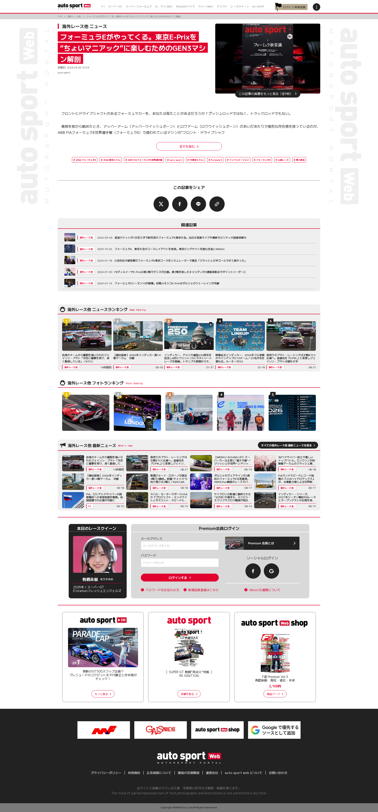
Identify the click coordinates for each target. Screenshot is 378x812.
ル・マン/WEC (164, 6)
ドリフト (222, 6)
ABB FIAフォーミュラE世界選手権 (145, 159)
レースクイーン (240, 6)
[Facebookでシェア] (179, 204)
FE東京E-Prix (197, 159)
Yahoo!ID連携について (264, 590)
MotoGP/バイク (185, 6)
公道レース (283, 159)
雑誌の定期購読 (188, 772)
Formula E (216, 159)
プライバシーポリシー (106, 772)
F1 (103, 6)
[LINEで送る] (198, 204)
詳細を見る (187, 694)
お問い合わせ (278, 772)
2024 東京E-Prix (112, 159)
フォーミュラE (263, 159)
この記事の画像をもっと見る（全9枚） (266, 93)
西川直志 (300, 159)
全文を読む (187, 146)
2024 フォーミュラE (86, 159)
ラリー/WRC (206, 6)
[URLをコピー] (217, 204)
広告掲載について (159, 772)
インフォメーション (239, 159)
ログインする (178, 577)
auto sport (176, 159)
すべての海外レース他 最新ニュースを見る (286, 445)
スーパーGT (115, 6)
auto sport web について (243, 772)
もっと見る (101, 694)
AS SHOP (258, 6)
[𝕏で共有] (161, 204)
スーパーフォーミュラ (139, 6)
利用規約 (134, 772)
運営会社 (212, 772)
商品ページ (273, 694)
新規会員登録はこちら (203, 590)
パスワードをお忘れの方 (162, 590)
